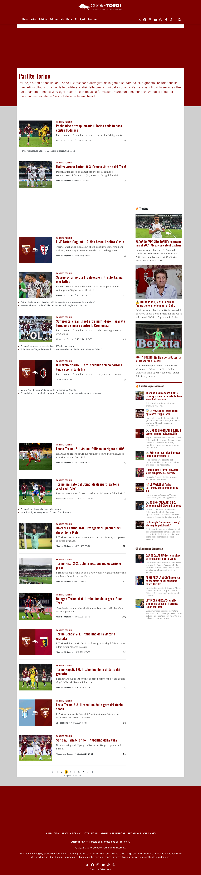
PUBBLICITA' (52, 833)
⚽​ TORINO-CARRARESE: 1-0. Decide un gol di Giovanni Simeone (163, 504)
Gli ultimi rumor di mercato (149, 548)
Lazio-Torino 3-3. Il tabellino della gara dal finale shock (89, 707)
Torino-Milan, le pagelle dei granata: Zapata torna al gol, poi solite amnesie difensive (61, 393)
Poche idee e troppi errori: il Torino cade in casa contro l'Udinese (89, 128)
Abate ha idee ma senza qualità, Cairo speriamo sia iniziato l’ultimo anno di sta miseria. (164, 396)
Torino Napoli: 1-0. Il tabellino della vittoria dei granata (88, 671)
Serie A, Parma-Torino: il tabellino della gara (86, 740)
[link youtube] (155, 19)
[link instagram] (150, 19)
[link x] (139, 19)
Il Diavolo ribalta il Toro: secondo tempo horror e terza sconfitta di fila (89, 367)
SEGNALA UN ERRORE (112, 833)
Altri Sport (80, 19)
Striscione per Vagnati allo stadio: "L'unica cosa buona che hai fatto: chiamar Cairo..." (61, 349)
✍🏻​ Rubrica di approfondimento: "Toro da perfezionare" (163, 454)
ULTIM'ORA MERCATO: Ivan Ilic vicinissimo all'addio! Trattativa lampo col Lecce (162, 603)
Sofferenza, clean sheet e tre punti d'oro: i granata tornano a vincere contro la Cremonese (90, 323)
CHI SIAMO (149, 833)
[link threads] (171, 19)
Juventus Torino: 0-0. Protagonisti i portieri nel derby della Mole (88, 530)
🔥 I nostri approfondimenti (150, 386)
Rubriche (43, 19)
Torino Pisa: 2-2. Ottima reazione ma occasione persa (88, 565)
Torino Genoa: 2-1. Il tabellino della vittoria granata (85, 636)
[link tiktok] (166, 19)
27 (124, 295)
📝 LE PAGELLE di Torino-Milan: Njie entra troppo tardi (162, 412)
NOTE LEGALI (90, 833)
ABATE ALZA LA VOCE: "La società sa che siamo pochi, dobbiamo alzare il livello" (163, 581)
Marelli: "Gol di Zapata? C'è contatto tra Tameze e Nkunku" (49, 390)
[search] (179, 19)
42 (124, 463)
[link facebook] (144, 19)
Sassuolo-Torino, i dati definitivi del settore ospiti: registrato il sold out (54, 305)
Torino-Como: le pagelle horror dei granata (41, 509)
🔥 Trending (142, 208)
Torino (33, 19)
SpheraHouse (105, 869)
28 (124, 256)
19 (125, 339)
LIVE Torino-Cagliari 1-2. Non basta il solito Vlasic (90, 241)
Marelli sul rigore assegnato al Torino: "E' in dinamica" (46, 512)
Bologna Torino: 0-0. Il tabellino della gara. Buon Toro (89, 601)
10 (125, 582)
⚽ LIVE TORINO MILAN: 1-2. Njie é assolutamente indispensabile (163, 432)
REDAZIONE (134, 833)
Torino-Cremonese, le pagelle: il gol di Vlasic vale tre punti (48, 346)
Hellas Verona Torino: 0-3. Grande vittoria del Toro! (91, 166)
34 (124, 380)
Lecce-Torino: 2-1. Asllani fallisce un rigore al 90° (90, 448)
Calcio (69, 19)
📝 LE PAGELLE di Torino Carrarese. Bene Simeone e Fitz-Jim (162, 487)
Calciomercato (57, 19)
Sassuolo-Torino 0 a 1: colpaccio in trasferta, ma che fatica (89, 279)
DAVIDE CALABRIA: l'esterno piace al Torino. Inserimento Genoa (163, 557)
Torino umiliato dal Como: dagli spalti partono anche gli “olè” (87, 486)
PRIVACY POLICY (71, 833)
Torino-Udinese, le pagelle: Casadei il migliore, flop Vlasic (48, 151)
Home (25, 19)
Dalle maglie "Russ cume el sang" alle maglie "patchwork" (163, 523)
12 (125, 617)
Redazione (93, 19)
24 (124, 181)
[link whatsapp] (160, 19)
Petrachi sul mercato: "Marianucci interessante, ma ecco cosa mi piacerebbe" (58, 302)
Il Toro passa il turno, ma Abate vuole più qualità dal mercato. (162, 471)
